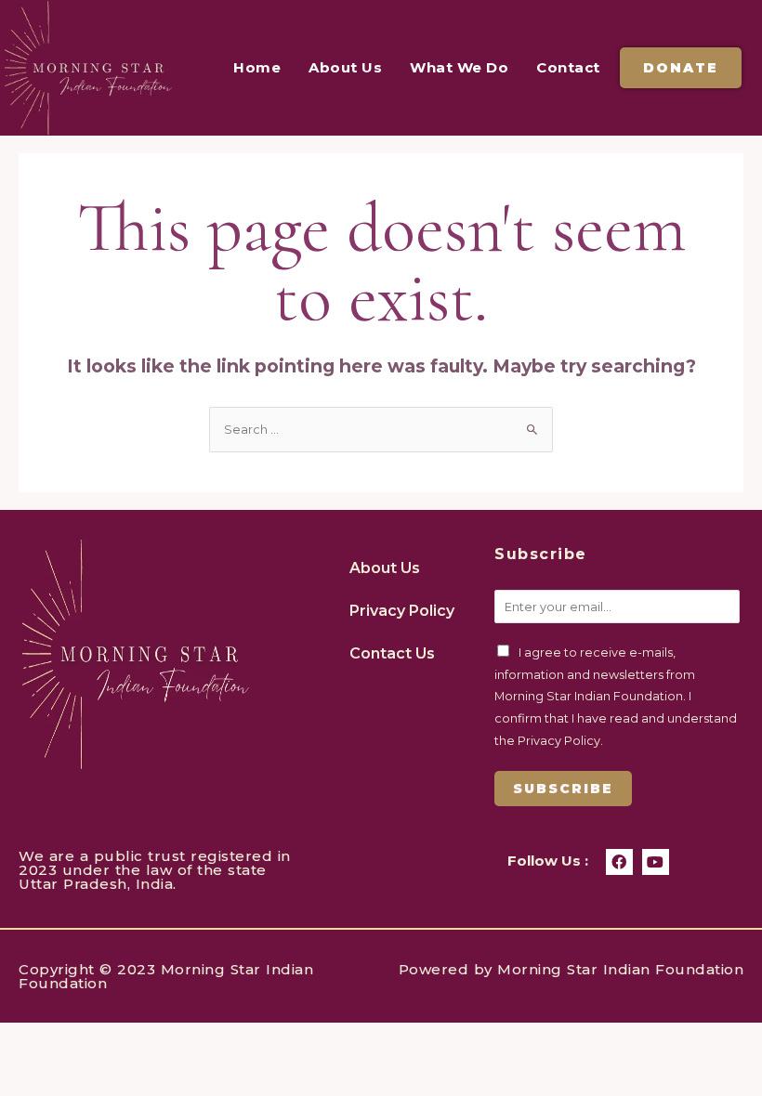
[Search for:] (381, 430)
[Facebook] (619, 862)
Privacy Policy (401, 611)
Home (257, 67)
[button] (681, 67)
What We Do (459, 67)
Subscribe (563, 788)
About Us (345, 67)
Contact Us (392, 653)
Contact (568, 67)
